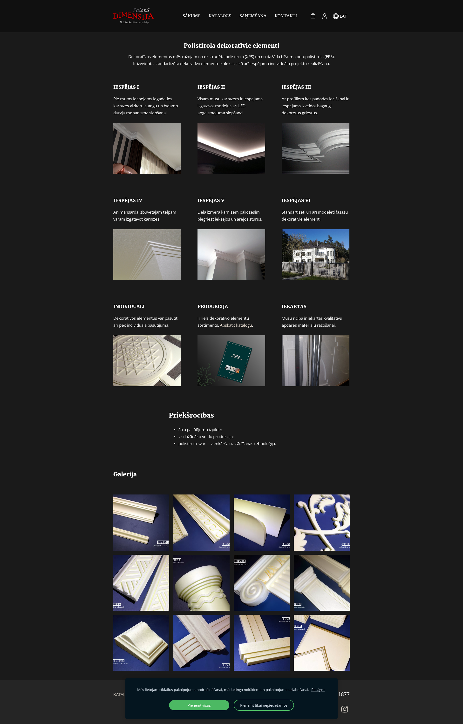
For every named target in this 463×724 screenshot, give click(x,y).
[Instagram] (345, 709)
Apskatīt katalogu (236, 325)
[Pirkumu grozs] (313, 16)
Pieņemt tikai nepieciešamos (263, 705)
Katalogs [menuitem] (220, 16)
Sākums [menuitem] (191, 16)
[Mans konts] (324, 16)
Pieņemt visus (199, 705)
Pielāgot (318, 689)
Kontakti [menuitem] (286, 16)
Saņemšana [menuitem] (252, 16)
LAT (343, 16)
